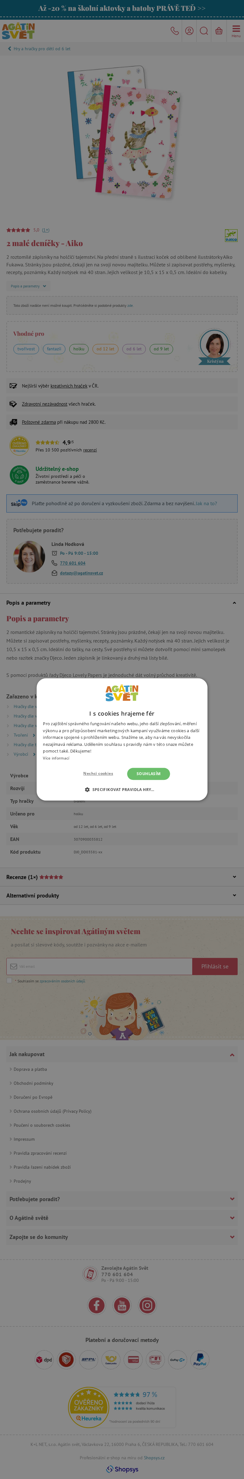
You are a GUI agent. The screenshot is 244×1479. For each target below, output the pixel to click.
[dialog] (122, 739)
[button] (122, 790)
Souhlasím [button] (149, 773)
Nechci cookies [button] (98, 773)
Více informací (56, 758)
